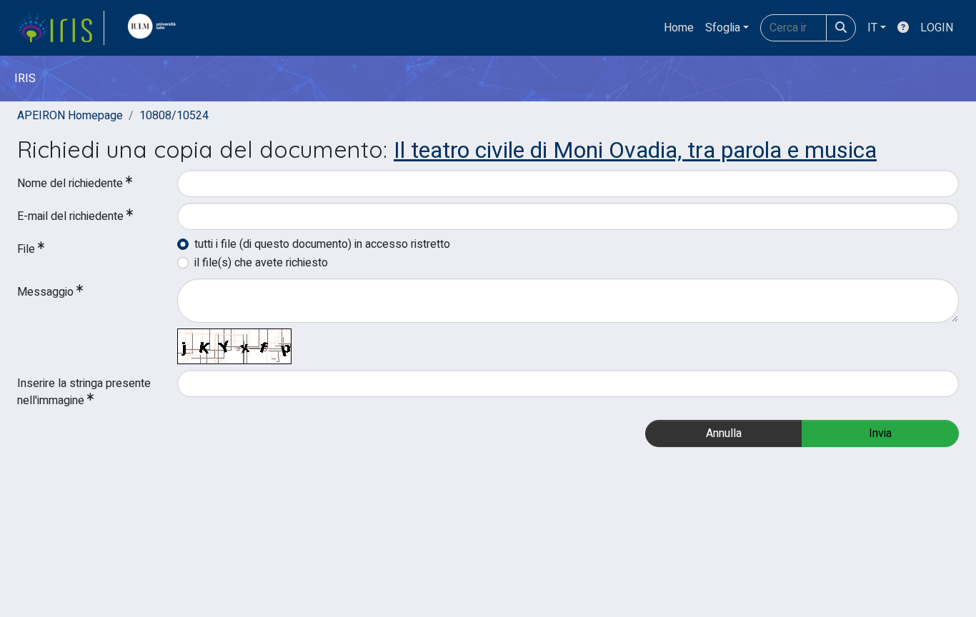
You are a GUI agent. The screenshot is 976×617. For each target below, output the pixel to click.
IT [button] (872, 27)
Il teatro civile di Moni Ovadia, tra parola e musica (635, 150)
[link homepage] (60, 28)
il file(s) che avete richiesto (261, 262)
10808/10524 (174, 115)
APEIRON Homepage (70, 115)
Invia (880, 433)
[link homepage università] (155, 28)
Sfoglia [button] (722, 27)
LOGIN (936, 27)
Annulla (724, 433)
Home (679, 27)
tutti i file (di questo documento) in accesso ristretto (322, 244)
